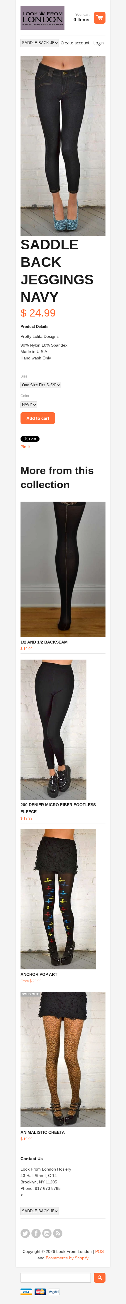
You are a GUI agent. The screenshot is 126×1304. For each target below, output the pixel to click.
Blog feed (57, 1233)
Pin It (25, 446)
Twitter (25, 1233)
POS (99, 1251)
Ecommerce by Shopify (67, 1258)
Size (24, 376)
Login (98, 43)
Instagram (47, 1233)
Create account (75, 43)
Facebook (36, 1233)
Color (25, 396)
